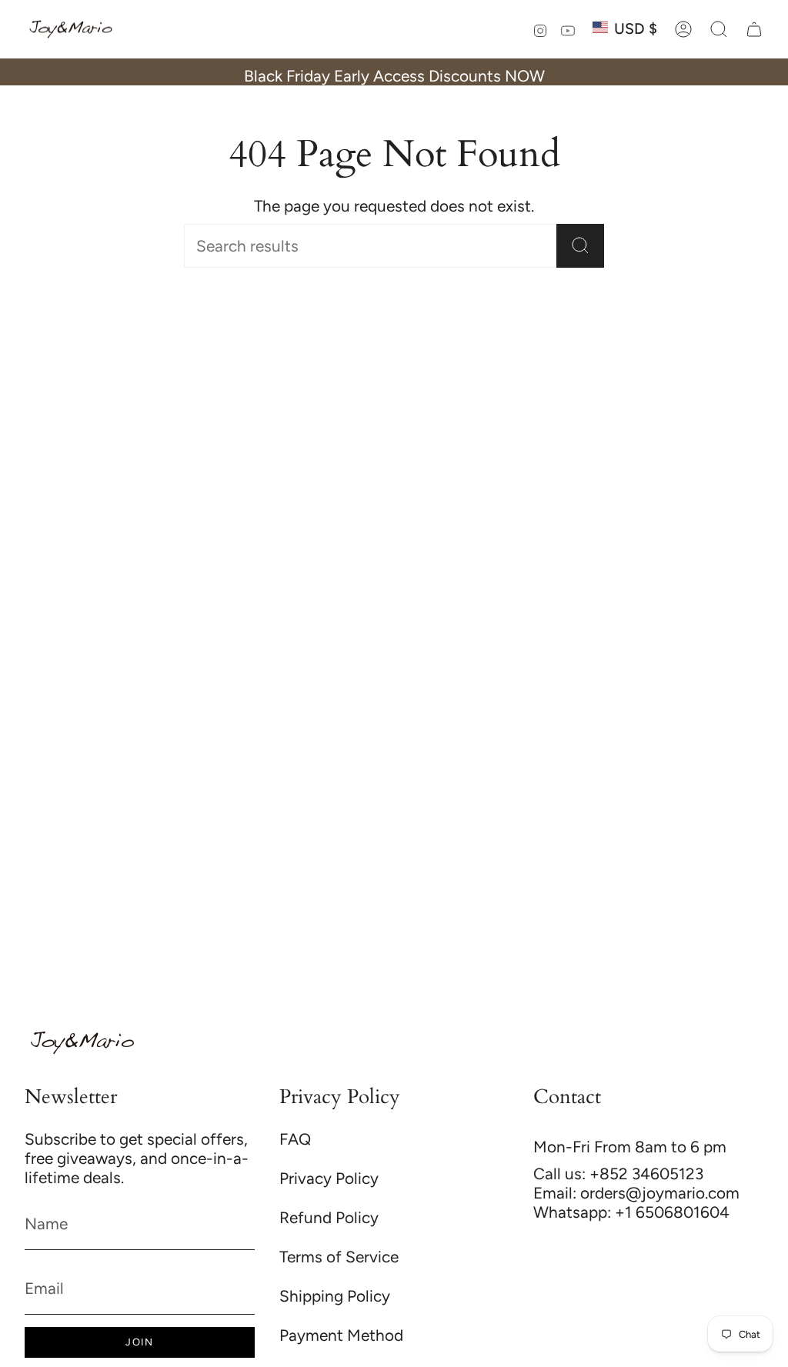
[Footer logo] (82, 1042)
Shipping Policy (334, 1295)
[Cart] (754, 29)
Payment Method (341, 1335)
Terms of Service (339, 1256)
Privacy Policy (329, 1178)
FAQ (295, 1139)
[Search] (580, 246)
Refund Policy (329, 1217)
